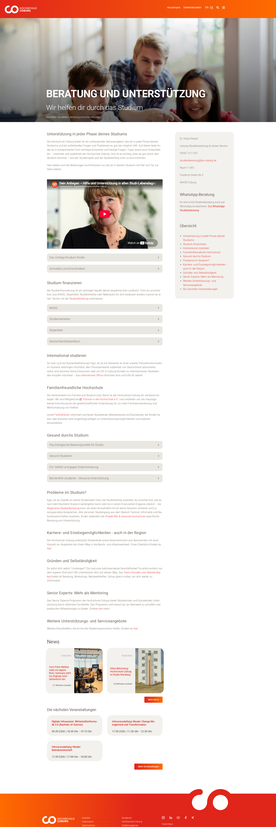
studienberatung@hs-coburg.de (198, 160)
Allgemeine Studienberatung (63, 508)
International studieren (196, 248)
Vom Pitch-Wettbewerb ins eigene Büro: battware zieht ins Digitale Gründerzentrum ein (60, 673)
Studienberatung (79, 298)
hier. (49, 548)
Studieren (63, 117)
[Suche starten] (218, 7)
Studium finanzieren (194, 244)
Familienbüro (62, 414)
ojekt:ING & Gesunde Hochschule (127, 516)
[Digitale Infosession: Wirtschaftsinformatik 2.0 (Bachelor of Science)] (74, 725)
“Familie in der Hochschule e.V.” (100, 399)
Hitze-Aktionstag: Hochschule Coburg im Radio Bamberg (120, 671)
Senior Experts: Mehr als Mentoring (203, 276)
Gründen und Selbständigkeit (199, 272)
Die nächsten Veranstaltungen (200, 289)
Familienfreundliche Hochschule (201, 252)
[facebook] (185, 817)
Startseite (51, 117)
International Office (92, 375)
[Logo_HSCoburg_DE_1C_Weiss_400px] (21, 6)
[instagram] (163, 817)
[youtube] (178, 817)
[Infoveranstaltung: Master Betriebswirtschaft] (74, 751)
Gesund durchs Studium (197, 256)
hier (101, 608)
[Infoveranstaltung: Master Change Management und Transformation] (135, 725)
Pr (106, 516)
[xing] (193, 817)
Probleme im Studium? (196, 260)
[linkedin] (170, 817)
